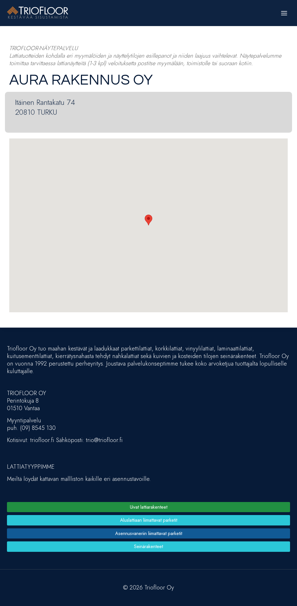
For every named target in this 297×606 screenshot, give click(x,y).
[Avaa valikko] (284, 13)
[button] (148, 220)
